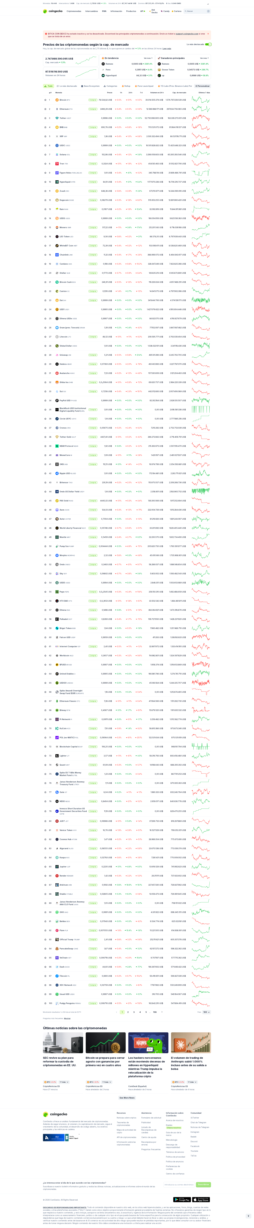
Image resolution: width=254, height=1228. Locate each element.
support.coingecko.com (187, 34)
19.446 (54, 3)
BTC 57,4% (150, 3)
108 (155, 1012)
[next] (162, 1012)
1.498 (72, 3)
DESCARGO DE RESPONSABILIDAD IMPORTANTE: (65, 1207)
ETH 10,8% (159, 3)
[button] (127, 1098)
